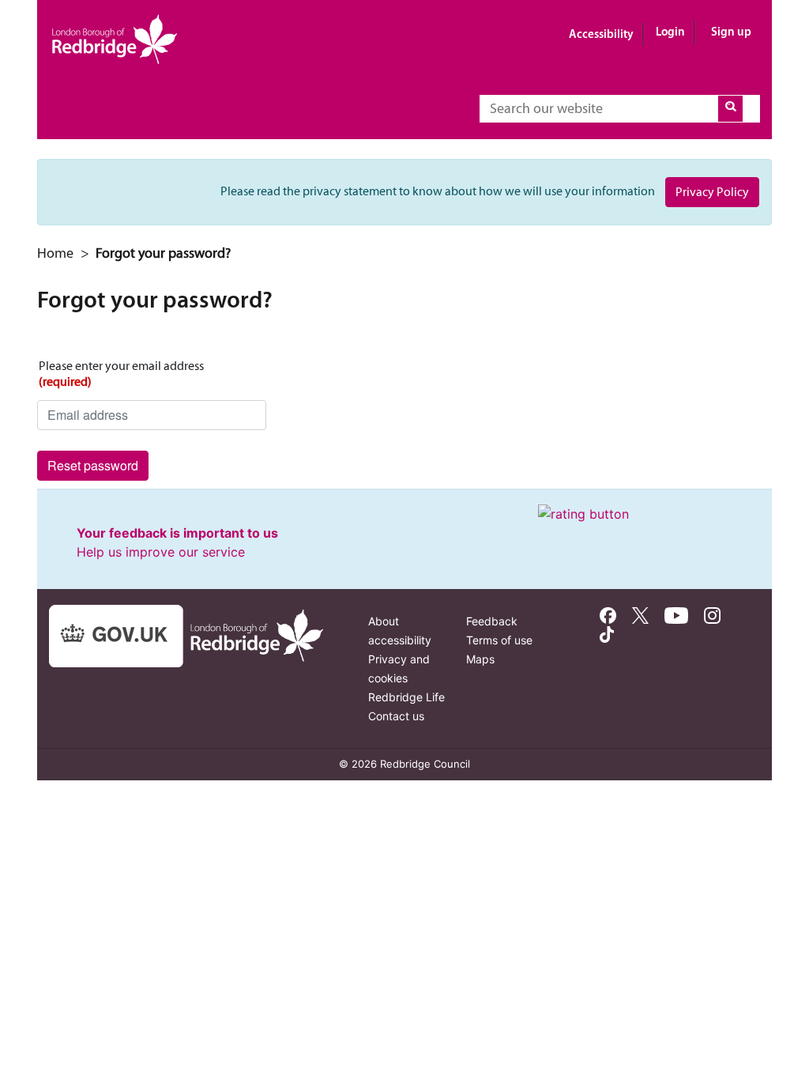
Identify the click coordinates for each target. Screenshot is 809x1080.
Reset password (92, 465)
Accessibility (601, 33)
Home (55, 253)
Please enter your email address (121, 373)
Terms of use (499, 640)
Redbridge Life (406, 697)
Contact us (396, 716)
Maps (480, 659)
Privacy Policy (712, 191)
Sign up (731, 31)
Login (670, 31)
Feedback (491, 621)
